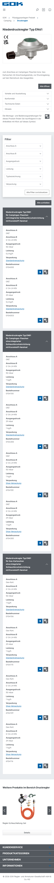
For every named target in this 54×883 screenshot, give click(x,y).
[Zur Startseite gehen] (15, 4)
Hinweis (8, 109)
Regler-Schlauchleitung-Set (14, 823)
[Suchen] (37, 9)
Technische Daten (12, 104)
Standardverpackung (15, 260)
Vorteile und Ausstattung (15, 93)
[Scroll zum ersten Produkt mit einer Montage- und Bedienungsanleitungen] (47, 116)
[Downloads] (45, 272)
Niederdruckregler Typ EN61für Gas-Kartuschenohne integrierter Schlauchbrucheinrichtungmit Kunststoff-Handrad (18, 564)
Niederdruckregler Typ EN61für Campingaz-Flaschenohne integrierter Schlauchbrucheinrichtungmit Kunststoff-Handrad (18, 341)
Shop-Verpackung (13, 483)
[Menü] (4, 9)
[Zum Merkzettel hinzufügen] (40, 272)
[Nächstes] (49, 810)
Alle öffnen (45, 86)
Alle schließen (43, 203)
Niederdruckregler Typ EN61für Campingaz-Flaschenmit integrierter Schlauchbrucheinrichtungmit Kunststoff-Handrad (25, 216)
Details (27, 832)
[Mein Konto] (50, 10)
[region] (27, 48)
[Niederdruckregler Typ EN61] (27, 49)
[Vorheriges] (5, 810)
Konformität (10, 98)
